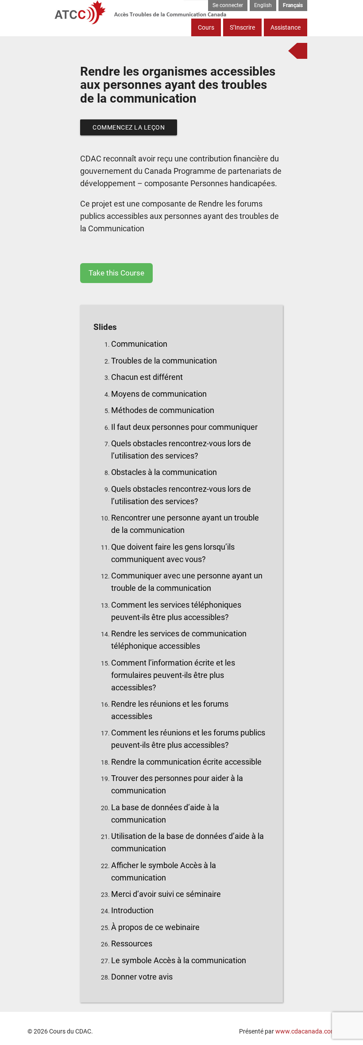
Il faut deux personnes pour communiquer (184, 427)
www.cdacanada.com (305, 1031)
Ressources (131, 943)
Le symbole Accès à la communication (178, 960)
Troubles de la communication (164, 360)
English (263, 5)
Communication (139, 343)
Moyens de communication (159, 393)
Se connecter (227, 5)
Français (293, 5)
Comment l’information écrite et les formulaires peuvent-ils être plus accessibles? (173, 675)
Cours (206, 27)
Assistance (285, 27)
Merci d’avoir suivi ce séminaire (166, 894)
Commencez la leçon (129, 127)
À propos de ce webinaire (155, 927)
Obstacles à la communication (164, 472)
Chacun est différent (147, 377)
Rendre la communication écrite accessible (186, 761)
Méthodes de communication (162, 410)
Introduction (132, 910)
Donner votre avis (142, 976)
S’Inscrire (242, 27)
